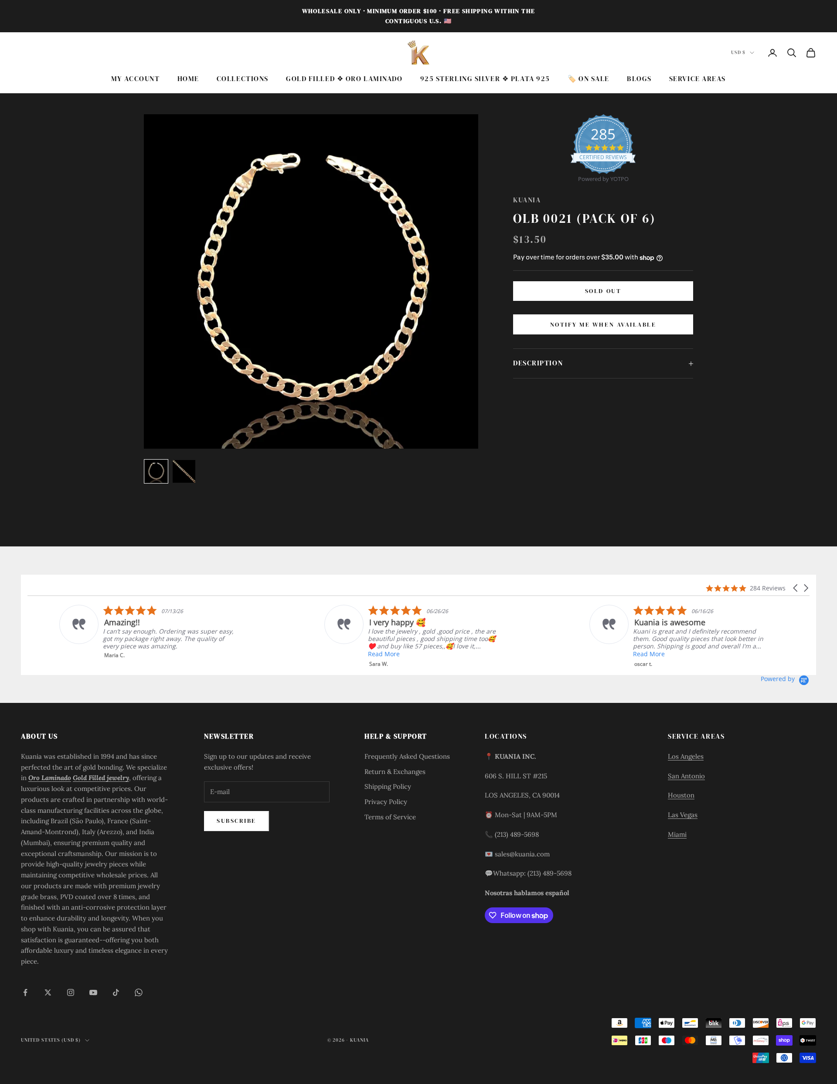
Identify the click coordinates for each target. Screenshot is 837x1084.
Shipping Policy (387, 786)
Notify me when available (603, 324)
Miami (677, 834)
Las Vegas (683, 815)
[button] (796, 588)
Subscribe (236, 820)
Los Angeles (686, 756)
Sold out (603, 290)
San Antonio (686, 776)
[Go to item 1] (156, 471)
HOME (188, 78)
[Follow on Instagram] (70, 992)
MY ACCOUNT (135, 78)
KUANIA (527, 200)
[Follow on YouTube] (93, 992)
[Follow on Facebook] (25, 992)
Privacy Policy (385, 802)
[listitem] (115, 632)
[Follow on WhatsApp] (138, 992)
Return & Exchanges (394, 771)
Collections (243, 78)
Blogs (639, 78)
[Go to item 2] (184, 471)
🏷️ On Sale (588, 78)
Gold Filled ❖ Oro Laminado (344, 78)
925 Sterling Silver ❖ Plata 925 (485, 78)
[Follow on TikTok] (116, 992)
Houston (681, 795)
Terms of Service (390, 817)
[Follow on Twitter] (48, 992)
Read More (352, 654)
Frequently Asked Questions (407, 756)
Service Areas (697, 78)
